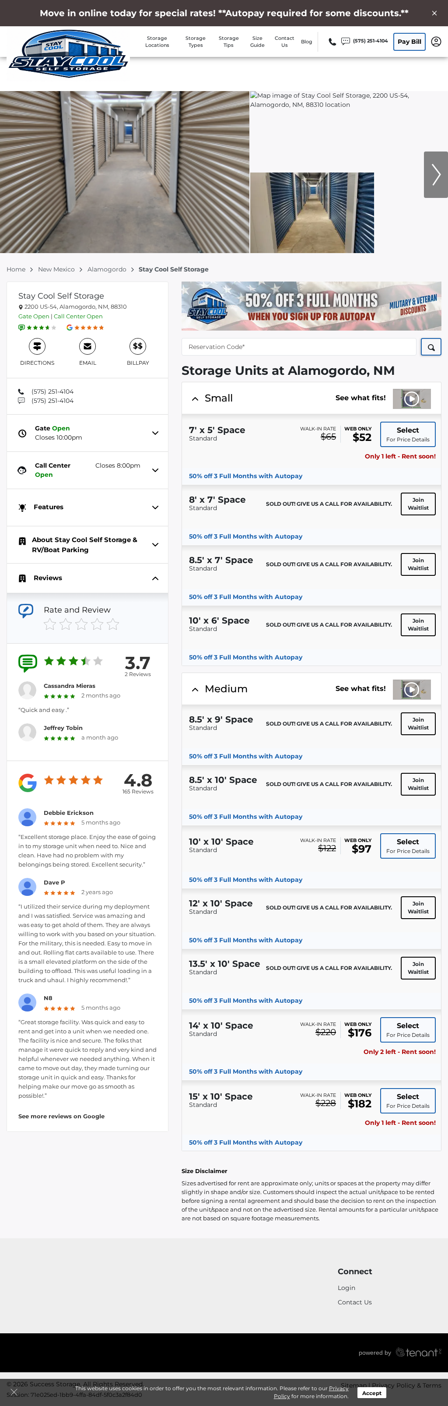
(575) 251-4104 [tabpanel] (53, 391)
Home (17, 269)
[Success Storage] (68, 53)
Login (346, 1288)
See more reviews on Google (61, 1116)
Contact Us (355, 1302)
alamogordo (108, 269)
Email (87, 362)
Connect (355, 1271)
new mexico (57, 269)
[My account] (436, 41)
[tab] (87, 396)
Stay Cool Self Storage (61, 296)
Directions (37, 362)
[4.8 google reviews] (89, 327)
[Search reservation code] (431, 347)
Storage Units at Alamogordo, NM (288, 370)
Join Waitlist (418, 504)
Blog (306, 42)
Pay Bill (409, 42)
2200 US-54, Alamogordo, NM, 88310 (75, 306)
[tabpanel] (311, 398)
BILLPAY (138, 354)
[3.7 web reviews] (41, 327)
